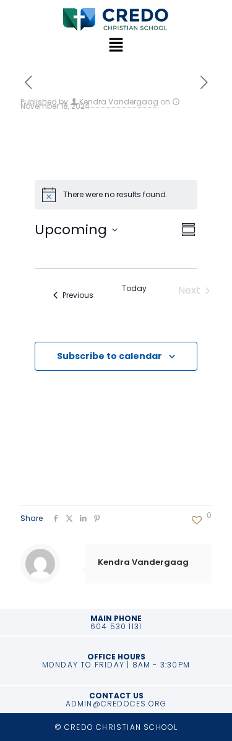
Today (134, 289)
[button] (116, 46)
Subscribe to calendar (109, 356)
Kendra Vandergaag (118, 101)
